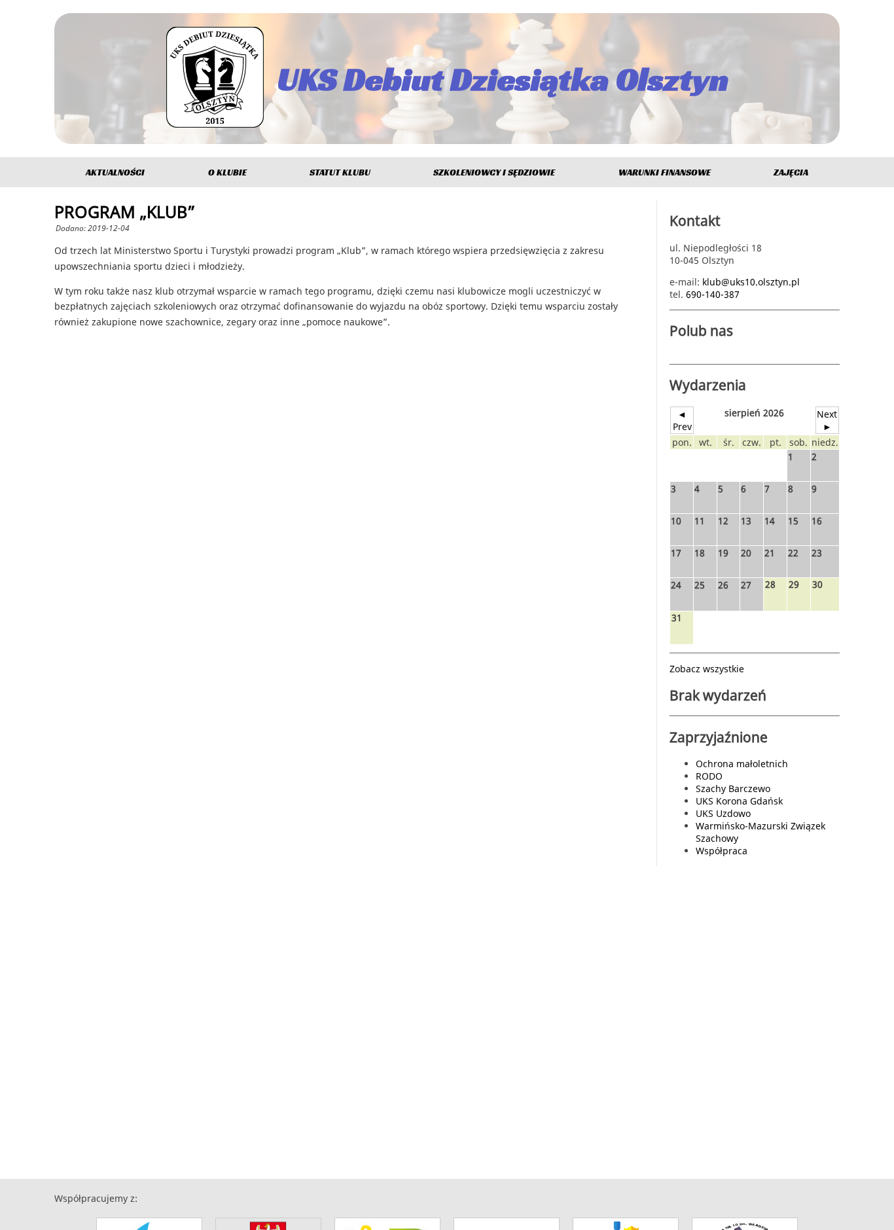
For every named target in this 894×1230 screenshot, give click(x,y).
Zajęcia (791, 172)
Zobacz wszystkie (707, 668)
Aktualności (115, 172)
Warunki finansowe (664, 172)
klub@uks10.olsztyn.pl (751, 282)
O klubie (227, 172)
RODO (709, 776)
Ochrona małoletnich (742, 763)
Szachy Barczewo (733, 788)
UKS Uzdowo (723, 813)
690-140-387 (713, 294)
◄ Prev (682, 420)
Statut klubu (340, 172)
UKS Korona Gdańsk (739, 801)
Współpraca (721, 850)
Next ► (827, 420)
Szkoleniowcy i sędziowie (494, 172)
